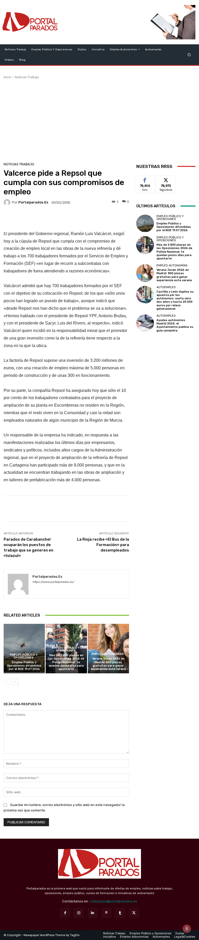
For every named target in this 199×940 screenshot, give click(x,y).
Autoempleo (166, 287)
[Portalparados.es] (30, 22)
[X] (134, 913)
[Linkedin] (93, 913)
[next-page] (15, 682)
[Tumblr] (120, 913)
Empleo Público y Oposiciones (24, 656)
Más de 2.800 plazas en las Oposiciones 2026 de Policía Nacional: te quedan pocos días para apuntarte (66, 662)
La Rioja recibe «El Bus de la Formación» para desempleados (103, 545)
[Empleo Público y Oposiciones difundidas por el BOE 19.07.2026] (24, 648)
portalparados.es (33, 202)
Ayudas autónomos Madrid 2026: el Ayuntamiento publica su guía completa (175, 325)
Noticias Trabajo (27, 77)
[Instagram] (79, 913)
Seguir (166, 179)
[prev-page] (7, 682)
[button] (189, 55)
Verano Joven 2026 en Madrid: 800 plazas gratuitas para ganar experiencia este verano (108, 664)
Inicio (7, 77)
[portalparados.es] (8, 202)
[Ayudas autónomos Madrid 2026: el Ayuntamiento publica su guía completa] (145, 323)
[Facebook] (65, 913)
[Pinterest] (106, 913)
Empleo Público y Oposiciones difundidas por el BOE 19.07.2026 (24, 666)
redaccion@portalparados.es (113, 901)
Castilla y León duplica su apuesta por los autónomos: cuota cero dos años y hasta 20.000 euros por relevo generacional (175, 300)
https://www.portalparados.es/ (53, 582)
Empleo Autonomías (108, 654)
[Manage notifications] (187, 928)
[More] (101, 218)
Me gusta (145, 179)
